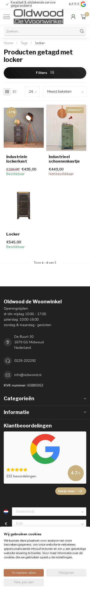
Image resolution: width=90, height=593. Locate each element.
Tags (24, 43)
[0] (83, 16)
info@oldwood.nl (28, 375)
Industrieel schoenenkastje (64, 159)
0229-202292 (25, 360)
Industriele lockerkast (16, 159)
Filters (42, 72)
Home (8, 43)
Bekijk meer (66, 491)
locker (40, 43)
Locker (13, 234)
